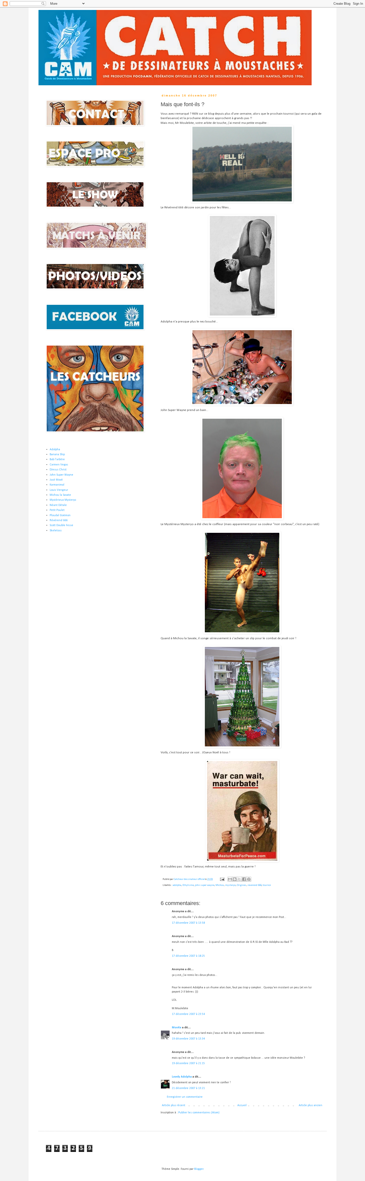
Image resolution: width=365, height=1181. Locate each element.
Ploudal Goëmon (60, 515)
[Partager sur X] (239, 879)
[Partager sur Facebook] (244, 879)
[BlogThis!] (234, 879)
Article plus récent (173, 1105)
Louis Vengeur (59, 490)
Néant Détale (58, 505)
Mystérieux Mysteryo (63, 500)
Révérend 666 (59, 520)
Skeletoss (56, 530)
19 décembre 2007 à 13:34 (188, 1038)
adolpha (177, 885)
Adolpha (55, 449)
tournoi (267, 885)
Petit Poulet (57, 510)
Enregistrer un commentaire (185, 1096)
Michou (220, 885)
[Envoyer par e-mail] (229, 879)
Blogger (198, 1169)
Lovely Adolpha (182, 1076)
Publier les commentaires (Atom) (198, 1112)
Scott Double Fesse (61, 525)
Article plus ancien (310, 1105)
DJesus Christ (58, 469)
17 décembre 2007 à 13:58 (188, 922)
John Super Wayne (61, 474)
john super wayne (204, 885)
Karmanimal (57, 484)
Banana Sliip (57, 454)
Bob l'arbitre (57, 459)
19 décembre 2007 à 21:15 (188, 1063)
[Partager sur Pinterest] (248, 879)
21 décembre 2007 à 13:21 (188, 1088)
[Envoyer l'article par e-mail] (222, 879)
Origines (241, 885)
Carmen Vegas (59, 464)
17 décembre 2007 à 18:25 (188, 955)
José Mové (56, 479)
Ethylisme (188, 885)
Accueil (242, 1105)
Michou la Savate (60, 495)
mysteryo (230, 885)
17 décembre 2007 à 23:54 (188, 1014)
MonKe (176, 1027)
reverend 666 (254, 885)
